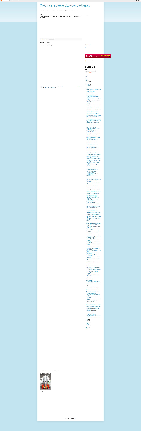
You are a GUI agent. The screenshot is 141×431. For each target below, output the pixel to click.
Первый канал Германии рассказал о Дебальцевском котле (92, 170)
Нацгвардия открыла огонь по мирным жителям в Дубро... (92, 111)
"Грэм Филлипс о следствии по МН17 (92, 146)
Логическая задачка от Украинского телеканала (93, 115)
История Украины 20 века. (90, 91)
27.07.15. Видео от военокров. (91, 220)
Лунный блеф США (89, 280)
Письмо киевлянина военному (91, 168)
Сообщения (88, 60)
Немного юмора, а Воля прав (91, 314)
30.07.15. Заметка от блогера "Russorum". (92, 116)
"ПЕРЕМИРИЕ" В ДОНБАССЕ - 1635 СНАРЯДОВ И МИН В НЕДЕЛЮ (92, 196)
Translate (92, 72)
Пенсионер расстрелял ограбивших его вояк (93, 166)
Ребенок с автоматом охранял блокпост (92, 122)
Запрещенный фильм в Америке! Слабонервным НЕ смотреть (91, 202)
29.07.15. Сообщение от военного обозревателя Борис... (91, 142)
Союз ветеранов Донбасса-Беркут (66, 5)
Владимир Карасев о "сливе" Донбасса (92, 132)
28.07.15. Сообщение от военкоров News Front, (93, 203)
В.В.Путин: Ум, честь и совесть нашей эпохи (93, 281)
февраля (88, 324)
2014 (87, 327)
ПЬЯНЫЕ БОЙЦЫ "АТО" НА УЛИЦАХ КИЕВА (93, 136)
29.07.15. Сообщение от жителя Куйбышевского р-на (91, 172)
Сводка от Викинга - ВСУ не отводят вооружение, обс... (92, 233)
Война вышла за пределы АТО (91, 95)
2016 (87, 79)
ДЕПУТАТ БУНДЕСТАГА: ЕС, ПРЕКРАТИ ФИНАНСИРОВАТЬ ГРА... (92, 200)
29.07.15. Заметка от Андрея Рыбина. (92, 140)
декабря (88, 81)
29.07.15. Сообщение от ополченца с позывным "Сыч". (92, 185)
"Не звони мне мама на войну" (91, 293)
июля (87, 88)
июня (87, 319)
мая (87, 320)
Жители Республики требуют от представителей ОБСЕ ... (91, 238)
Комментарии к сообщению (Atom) (50, 87)
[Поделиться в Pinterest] (53, 39)
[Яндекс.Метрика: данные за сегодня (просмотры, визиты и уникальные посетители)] (88, 44)
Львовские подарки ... (89, 92)
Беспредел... (88, 311)
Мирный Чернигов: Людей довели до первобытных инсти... (92, 301)
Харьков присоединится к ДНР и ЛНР (92, 271)
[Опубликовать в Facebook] (52, 39)
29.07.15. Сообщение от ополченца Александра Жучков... (92, 144)
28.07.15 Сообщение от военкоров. (91, 175)
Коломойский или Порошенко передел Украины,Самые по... (92, 107)
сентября (88, 85)
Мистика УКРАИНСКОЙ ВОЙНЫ (91, 310)
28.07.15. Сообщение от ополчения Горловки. (93, 179)
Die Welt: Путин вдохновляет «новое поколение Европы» (92, 210)
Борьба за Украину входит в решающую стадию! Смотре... (92, 152)
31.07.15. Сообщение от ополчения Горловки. (93, 119)
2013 (87, 328)
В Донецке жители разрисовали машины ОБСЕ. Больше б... (92, 229)
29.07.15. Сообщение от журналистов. (92, 147)
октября (88, 84)
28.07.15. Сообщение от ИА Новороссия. (92, 178)
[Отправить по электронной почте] (49, 39)
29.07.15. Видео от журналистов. (91, 148)
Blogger (75, 418)
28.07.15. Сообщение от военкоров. (92, 207)
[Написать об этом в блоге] (50, 39)
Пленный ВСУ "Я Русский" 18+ (91, 127)
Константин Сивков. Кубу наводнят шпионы (93, 317)
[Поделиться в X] (51, 39)
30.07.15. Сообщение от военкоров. (92, 139)
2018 (87, 76)
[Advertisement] (60, 77)
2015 (87, 80)
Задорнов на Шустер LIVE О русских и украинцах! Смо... (92, 255)
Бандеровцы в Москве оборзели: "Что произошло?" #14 (92, 174)
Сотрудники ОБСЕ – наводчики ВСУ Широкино (93, 236)
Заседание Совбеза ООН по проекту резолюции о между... (92, 131)
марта (88, 323)
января (88, 325)
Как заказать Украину (89, 247)
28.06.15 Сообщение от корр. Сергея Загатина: (93, 206)
